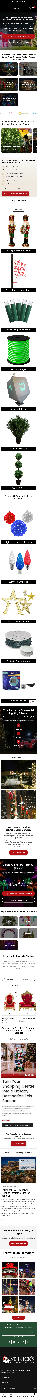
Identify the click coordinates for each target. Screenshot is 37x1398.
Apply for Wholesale (18, 1244)
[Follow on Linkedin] (18, 1342)
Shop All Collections (18, 986)
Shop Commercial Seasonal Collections (18, 894)
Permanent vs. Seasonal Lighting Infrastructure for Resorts (15, 1193)
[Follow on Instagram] (14, 1342)
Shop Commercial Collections (18, 36)
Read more (4, 1220)
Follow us (20, 1318)
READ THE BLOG (18, 1038)
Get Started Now (19, 853)
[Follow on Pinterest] (23, 1342)
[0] (33, 8)
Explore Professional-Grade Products (15, 193)
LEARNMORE (6, 1120)
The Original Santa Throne (8, 1019)
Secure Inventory (18, 1143)
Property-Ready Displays (18, 900)
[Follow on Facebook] (9, 1342)
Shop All (17, 209)
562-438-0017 (10, 1373)
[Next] (34, 980)
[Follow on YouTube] (27, 1342)
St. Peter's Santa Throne (27, 1019)
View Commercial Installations (18, 43)
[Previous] (3, 980)
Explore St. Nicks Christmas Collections (16, 1125)
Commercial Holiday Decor (9, 1187)
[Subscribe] (31, 1332)
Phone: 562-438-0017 (18, 2)
